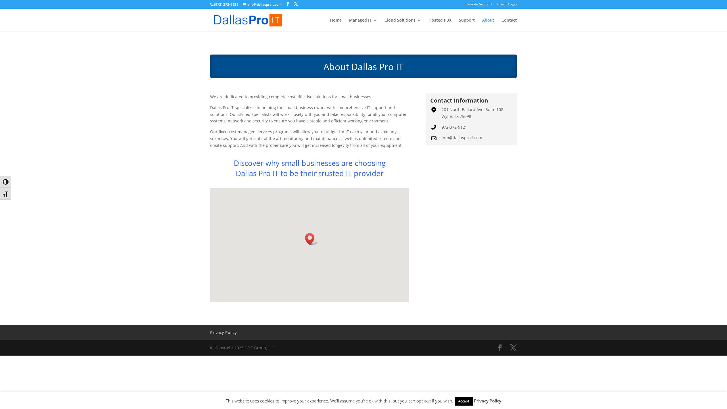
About (488, 20)
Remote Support (478, 5)
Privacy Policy (223, 332)
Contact (509, 20)
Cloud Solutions (400, 20)
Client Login (507, 5)
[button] (311, 239)
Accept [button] (463, 401)
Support (467, 20)
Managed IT (360, 20)
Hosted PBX (440, 20)
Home (336, 20)
